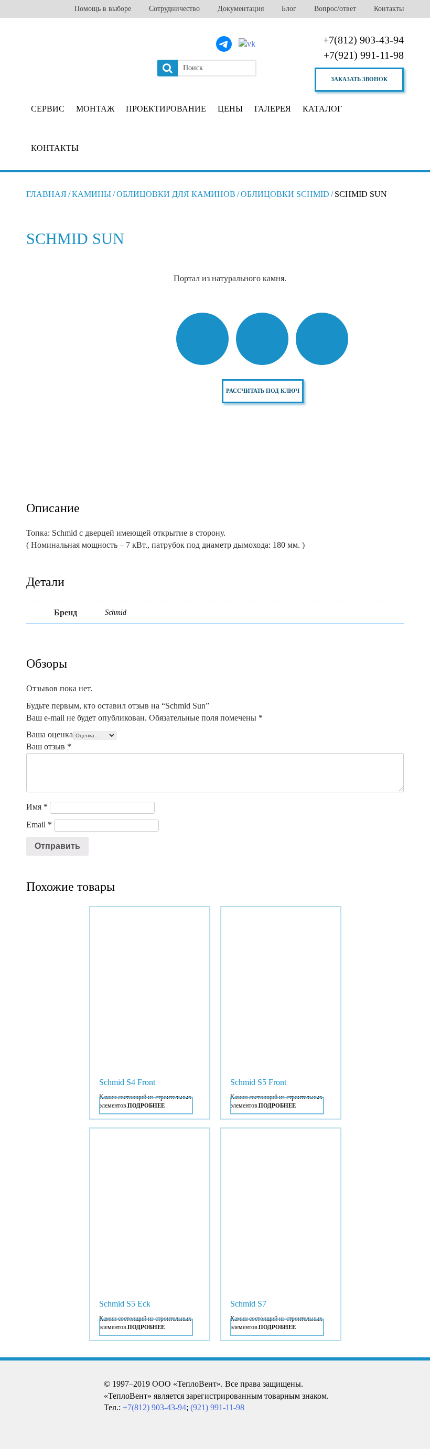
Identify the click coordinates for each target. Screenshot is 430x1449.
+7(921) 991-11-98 (364, 55)
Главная (46, 194)
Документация (241, 9)
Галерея (272, 108)
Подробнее (146, 1105)
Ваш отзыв (48, 746)
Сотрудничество (174, 9)
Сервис (47, 108)
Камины (91, 194)
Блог (289, 9)
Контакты (389, 9)
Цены (230, 108)
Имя (37, 806)
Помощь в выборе (102, 9)
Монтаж (95, 108)
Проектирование (166, 108)
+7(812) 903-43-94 (363, 40)
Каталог (322, 108)
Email (39, 824)
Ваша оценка (49, 734)
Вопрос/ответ (335, 9)
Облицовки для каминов (175, 194)
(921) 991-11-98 (217, 1407)
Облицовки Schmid (285, 194)
